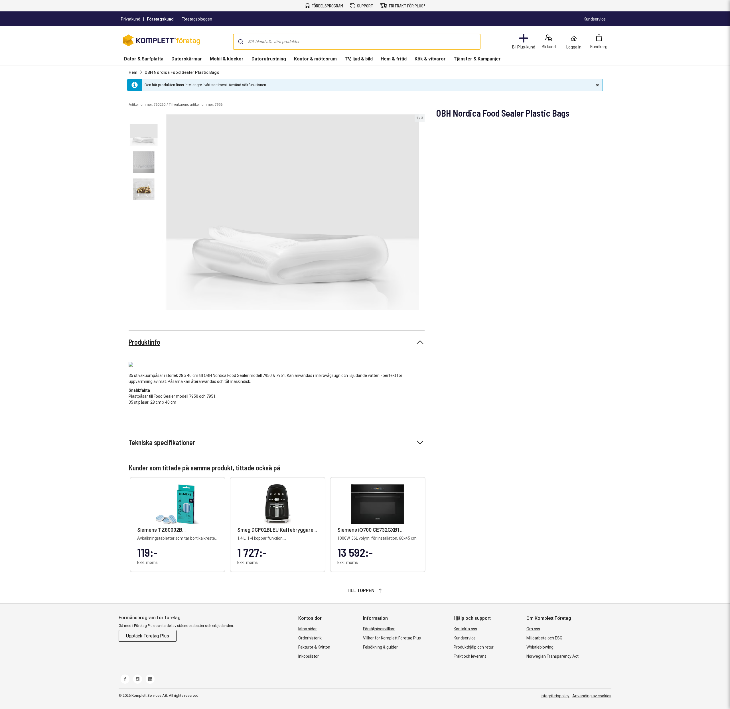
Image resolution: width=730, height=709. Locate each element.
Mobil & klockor (227, 59)
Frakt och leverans (470, 656)
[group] (293, 212)
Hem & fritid (394, 59)
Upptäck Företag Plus (147, 636)
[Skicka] (241, 41)
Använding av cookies (591, 696)
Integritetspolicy (555, 696)
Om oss (533, 629)
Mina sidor (307, 629)
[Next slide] (419, 213)
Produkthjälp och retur (474, 647)
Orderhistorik (310, 638)
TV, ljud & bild (359, 59)
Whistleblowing (539, 647)
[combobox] (356, 42)
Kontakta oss (465, 629)
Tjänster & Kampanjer (477, 59)
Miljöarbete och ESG (544, 638)
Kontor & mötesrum (315, 59)
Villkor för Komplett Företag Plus (392, 638)
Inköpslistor (308, 656)
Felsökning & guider (380, 647)
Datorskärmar (186, 59)
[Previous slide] (165, 213)
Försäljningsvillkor (379, 629)
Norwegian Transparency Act (552, 656)
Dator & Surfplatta (143, 59)
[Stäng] (597, 85)
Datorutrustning (269, 59)
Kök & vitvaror (430, 59)
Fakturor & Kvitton (314, 647)
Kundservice (465, 638)
